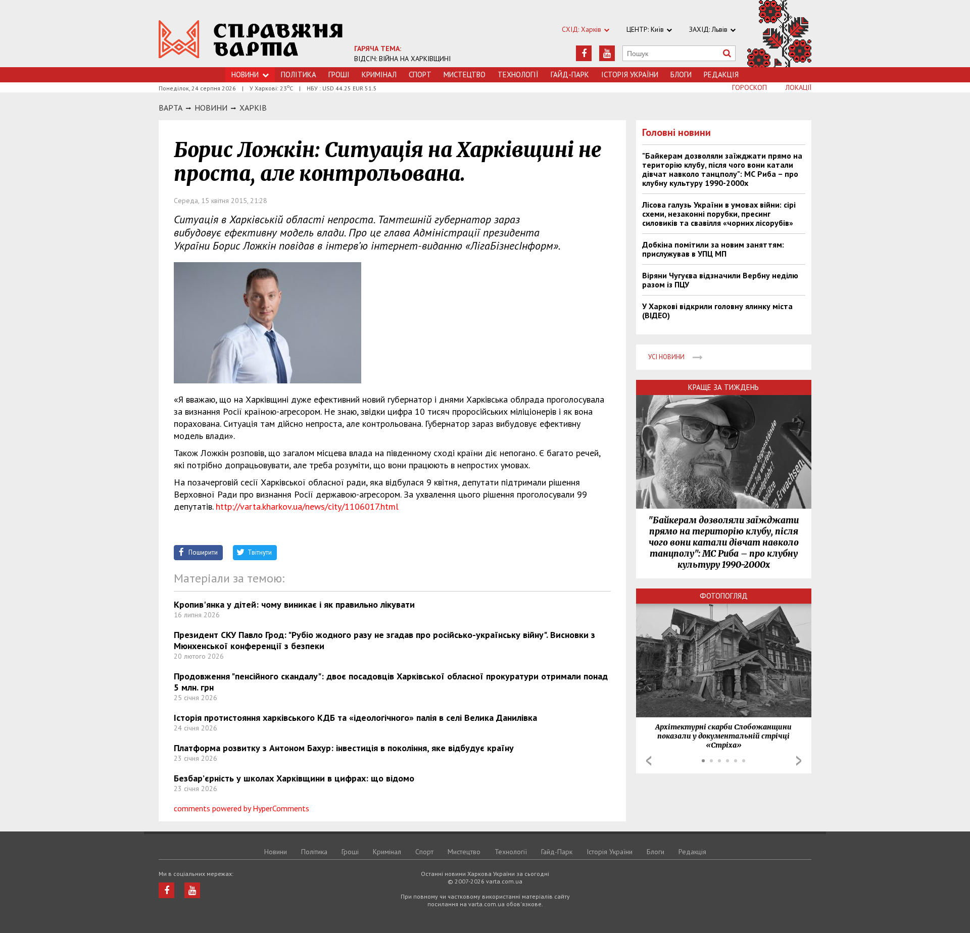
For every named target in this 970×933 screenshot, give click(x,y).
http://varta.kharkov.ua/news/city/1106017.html (307, 506)
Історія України (629, 74)
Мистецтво (465, 74)
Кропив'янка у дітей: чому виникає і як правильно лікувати (294, 604)
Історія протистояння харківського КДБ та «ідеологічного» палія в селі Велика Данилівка (355, 717)
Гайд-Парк (570, 74)
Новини (245, 74)
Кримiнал (379, 74)
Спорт (420, 74)
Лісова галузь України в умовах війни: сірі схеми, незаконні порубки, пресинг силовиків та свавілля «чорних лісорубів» (719, 214)
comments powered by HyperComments (241, 808)
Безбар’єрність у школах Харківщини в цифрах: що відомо (294, 778)
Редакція (721, 74)
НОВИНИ (211, 108)
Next (798, 761)
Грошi (339, 74)
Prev (648, 761)
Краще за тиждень (723, 387)
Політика (298, 74)
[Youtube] (607, 53)
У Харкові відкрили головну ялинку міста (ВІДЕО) (717, 310)
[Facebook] (584, 53)
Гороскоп (749, 87)
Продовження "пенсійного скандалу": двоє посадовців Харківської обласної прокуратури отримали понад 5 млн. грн (391, 681)
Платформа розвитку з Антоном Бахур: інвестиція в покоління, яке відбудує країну (344, 748)
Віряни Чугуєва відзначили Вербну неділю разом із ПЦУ (720, 279)
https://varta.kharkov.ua (251, 39)
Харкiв (253, 108)
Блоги (681, 74)
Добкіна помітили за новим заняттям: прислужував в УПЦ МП (713, 249)
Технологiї (518, 74)
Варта (170, 108)
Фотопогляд (724, 596)
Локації (798, 87)
